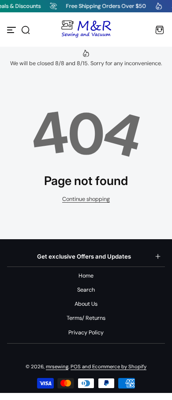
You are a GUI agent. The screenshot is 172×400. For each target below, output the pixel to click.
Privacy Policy (86, 332)
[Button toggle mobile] (12, 30)
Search (86, 289)
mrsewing (57, 366)
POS (76, 366)
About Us (86, 303)
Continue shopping (86, 199)
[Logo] (86, 30)
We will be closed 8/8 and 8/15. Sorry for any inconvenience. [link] (86, 63)
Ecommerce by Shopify (119, 366)
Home (86, 275)
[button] (25, 30)
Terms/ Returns (86, 318)
